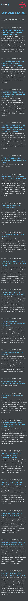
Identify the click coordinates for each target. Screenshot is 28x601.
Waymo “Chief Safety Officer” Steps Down (11, 483)
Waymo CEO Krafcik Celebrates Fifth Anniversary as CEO (11, 455)
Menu (5, 4)
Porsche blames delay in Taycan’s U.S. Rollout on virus (13, 263)
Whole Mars (13, 12)
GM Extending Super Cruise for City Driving (13, 574)
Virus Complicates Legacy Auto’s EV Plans (13, 293)
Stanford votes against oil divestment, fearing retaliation (13, 94)
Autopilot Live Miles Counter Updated (11, 514)
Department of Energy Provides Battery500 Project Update (12, 32)
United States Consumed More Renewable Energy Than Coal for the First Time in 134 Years (13, 128)
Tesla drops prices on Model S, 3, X (12, 235)
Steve (10, 28)
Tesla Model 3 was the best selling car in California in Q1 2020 (12, 63)
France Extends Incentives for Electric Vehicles (13, 323)
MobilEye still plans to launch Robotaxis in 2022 (14, 543)
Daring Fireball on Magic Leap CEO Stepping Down (13, 160)
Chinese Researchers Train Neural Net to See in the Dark (13, 424)
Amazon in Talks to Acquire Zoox (11, 206)
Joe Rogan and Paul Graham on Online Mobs (13, 382)
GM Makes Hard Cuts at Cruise (12, 353)
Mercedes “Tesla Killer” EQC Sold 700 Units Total (13, 177)
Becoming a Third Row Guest (12, 396)
